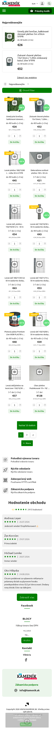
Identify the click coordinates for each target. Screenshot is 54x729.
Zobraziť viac (27, 597)
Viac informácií (30, 720)
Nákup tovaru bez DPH (27, 625)
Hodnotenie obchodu (27, 502)
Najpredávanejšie (17, 84)
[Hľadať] (49, 3)
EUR (34, 3)
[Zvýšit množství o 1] (20, 136)
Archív (27, 640)
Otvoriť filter (29, 90)
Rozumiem (26, 724)
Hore (28, 443)
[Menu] (4, 11)
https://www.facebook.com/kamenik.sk (26, 660)
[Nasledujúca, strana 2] (27, 435)
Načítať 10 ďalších (27, 425)
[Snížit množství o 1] (9, 136)
